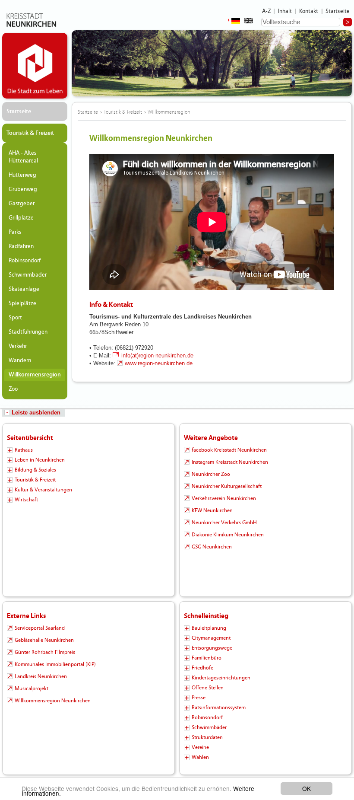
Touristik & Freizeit (30, 133)
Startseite (338, 11)
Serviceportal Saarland (40, 628)
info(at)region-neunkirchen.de (157, 355)
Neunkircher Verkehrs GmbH (224, 523)
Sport (15, 317)
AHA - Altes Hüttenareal (23, 157)
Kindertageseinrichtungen (221, 678)
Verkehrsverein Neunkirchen (224, 498)
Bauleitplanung (209, 628)
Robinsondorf (25, 260)
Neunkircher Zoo (211, 474)
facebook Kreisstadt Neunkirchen (229, 450)
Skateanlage (24, 289)
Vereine (200, 747)
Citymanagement (211, 638)
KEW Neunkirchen (212, 510)
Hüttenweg (22, 175)
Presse (198, 698)
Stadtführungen (28, 331)
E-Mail (101, 355)
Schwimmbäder (28, 274)
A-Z (266, 11)
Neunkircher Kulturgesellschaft (227, 486)
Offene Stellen (208, 688)
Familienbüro (206, 658)
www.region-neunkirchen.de (159, 363)
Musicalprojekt (31, 688)
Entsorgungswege (212, 648)
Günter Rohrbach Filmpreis (45, 652)
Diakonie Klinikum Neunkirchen (228, 535)
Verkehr (18, 346)
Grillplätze (21, 217)
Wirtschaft (26, 500)
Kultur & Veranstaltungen (43, 490)
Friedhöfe (202, 668)
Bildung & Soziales (35, 470)
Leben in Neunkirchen (40, 460)
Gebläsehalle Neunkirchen (44, 640)
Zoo (13, 389)
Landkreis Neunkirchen (41, 676)
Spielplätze (22, 303)
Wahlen (200, 757)
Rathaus (24, 450)
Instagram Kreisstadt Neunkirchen (230, 462)
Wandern (20, 360)
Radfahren (21, 246)
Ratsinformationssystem (219, 707)
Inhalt (285, 11)
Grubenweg (23, 189)
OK (306, 788)
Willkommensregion (35, 374)
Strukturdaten (207, 737)
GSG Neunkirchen (212, 547)
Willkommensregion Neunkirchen (53, 701)
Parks (15, 232)
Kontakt (309, 11)
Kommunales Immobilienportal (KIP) (55, 664)
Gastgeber (22, 203)
